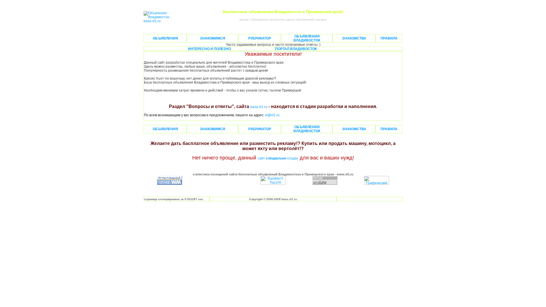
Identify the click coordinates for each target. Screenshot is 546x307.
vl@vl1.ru (272, 115)
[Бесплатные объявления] (161, 21)
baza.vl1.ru (258, 107)
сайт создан (278, 158)
